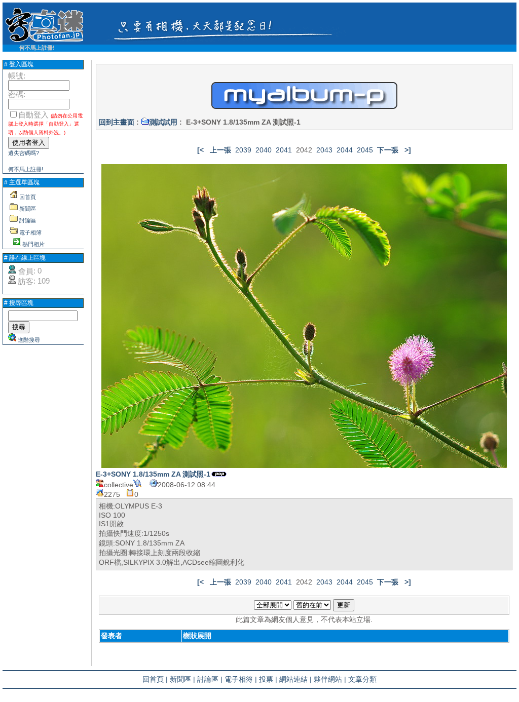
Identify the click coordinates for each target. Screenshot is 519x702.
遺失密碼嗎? (23, 153)
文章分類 (362, 679)
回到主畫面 (116, 122)
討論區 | (210, 679)
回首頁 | (155, 679)
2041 (284, 150)
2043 (324, 150)
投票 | (268, 679)
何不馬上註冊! (37, 48)
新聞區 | (182, 679)
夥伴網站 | (330, 679)
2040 (263, 150)
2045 (365, 150)
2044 (345, 150)
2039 (243, 150)
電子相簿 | (241, 679)
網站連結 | (295, 679)
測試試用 (163, 122)
